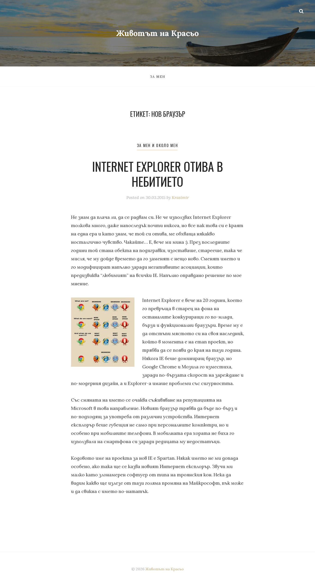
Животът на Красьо (157, 33)
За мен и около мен (157, 145)
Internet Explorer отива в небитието (157, 173)
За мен (157, 77)
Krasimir (180, 197)
